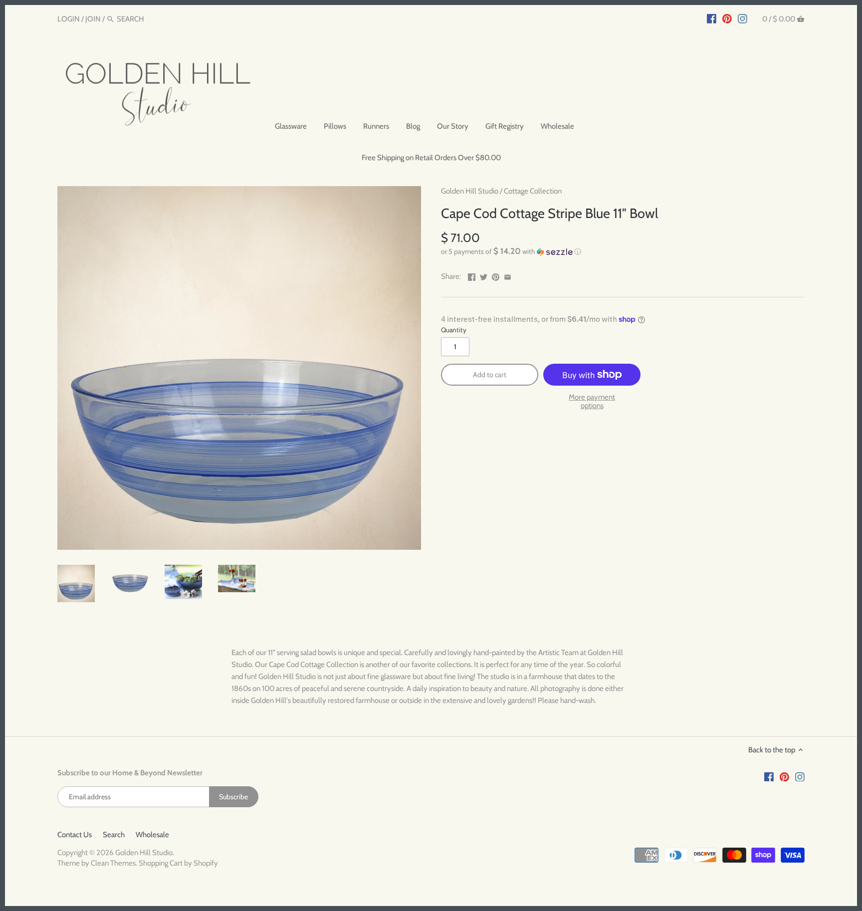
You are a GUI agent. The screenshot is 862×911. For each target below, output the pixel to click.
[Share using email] (507, 275)
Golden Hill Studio (469, 191)
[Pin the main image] (495, 275)
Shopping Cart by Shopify (178, 863)
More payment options (592, 401)
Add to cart (489, 374)
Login (68, 18)
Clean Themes (113, 863)
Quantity (453, 330)
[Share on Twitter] (483, 275)
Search (114, 834)
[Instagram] (742, 18)
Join (93, 18)
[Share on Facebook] (471, 275)
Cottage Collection (533, 191)
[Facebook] (711, 18)
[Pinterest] (727, 18)
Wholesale (152, 834)
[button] (623, 251)
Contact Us (74, 834)
